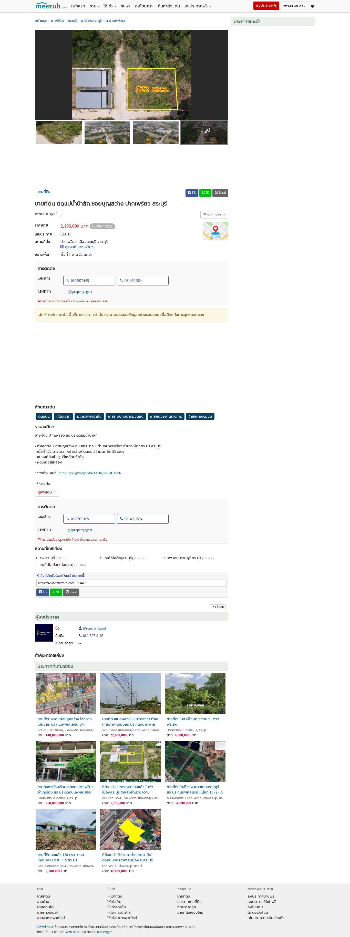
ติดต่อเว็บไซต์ (258, 912)
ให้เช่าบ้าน (114, 902)
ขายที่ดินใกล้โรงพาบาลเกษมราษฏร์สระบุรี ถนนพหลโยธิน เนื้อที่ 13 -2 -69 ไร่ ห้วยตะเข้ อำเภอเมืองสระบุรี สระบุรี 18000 (195, 790)
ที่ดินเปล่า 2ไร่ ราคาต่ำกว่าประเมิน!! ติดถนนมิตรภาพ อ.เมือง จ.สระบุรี (128, 857)
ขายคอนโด (45, 907)
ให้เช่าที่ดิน (114, 896)
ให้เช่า (108, 6)
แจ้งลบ (219, 607)
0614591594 (133, 281)
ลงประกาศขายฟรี (261, 896)
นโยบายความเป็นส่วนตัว (266, 918)
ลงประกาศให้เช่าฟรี (262, 902)
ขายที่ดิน (57, 21)
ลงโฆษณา (144, 6)
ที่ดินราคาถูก (186, 907)
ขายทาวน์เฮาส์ (47, 912)
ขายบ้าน (43, 902)
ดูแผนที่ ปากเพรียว (79, 247)
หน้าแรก (78, 6)
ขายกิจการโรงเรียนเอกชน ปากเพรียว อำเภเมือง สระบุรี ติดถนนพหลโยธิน (66, 789)
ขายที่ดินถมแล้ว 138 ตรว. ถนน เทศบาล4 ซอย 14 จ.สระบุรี (61, 857)
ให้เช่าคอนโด (116, 907)
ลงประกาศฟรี (196, 6)
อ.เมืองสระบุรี (91, 21)
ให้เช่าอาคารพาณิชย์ (122, 918)
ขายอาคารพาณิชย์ (51, 918)
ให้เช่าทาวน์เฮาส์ (119, 912)
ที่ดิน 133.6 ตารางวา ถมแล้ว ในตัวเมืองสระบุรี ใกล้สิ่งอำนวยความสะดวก (127, 790)
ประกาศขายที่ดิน (189, 902)
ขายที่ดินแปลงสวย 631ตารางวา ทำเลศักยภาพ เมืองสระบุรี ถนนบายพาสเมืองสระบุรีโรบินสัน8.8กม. (130, 722)
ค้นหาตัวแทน (169, 6)
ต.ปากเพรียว (115, 21)
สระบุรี (72, 21)
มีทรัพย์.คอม (44, 927)
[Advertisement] (131, 166)
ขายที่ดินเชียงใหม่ (190, 912)
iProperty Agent (94, 628)
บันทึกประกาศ (216, 214)
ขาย (93, 6)
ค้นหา (125, 6)
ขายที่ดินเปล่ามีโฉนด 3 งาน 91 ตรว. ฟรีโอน (193, 721)
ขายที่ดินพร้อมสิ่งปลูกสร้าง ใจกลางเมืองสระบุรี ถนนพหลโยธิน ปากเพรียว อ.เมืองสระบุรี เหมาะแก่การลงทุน (65, 722)
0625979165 (80, 281)
